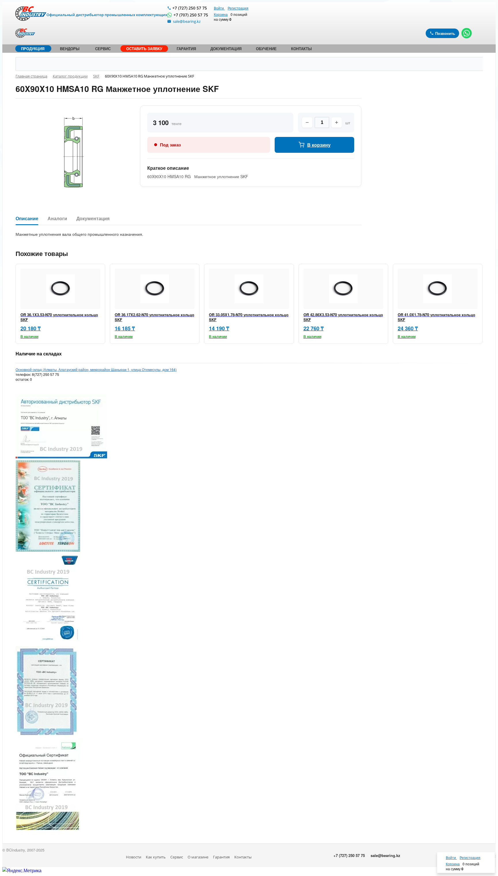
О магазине (198, 857)
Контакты (243, 857)
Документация (93, 218)
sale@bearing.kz (385, 855)
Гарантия (221, 857)
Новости (133, 857)
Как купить (156, 857)
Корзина (221, 14)
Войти (219, 7)
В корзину (319, 145)
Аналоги (57, 218)
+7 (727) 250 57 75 (189, 8)
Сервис (176, 857)
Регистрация (238, 7)
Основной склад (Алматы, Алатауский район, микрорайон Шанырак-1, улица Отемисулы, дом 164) (96, 369)
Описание (27, 218)
